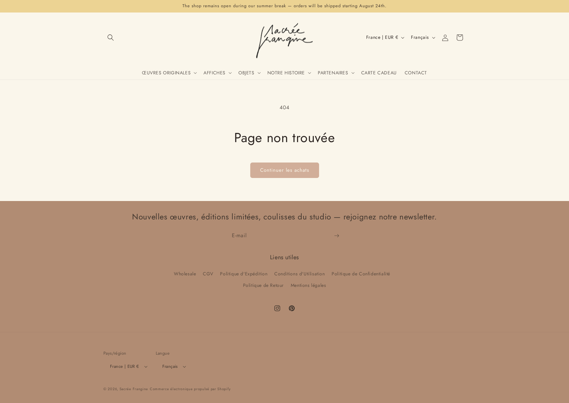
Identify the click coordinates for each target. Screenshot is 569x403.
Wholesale (185, 273)
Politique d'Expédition (243, 273)
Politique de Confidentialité (361, 273)
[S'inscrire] (336, 235)
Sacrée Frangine (134, 389)
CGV (208, 273)
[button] (110, 37)
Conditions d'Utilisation (299, 273)
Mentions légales (308, 285)
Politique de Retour (263, 285)
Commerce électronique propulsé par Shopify (190, 389)
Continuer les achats (284, 170)
